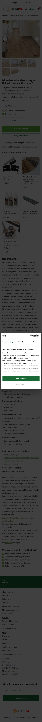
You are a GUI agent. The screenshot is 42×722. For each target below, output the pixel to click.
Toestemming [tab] (7, 342)
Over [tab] (34, 342)
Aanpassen (20, 385)
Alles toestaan (21, 378)
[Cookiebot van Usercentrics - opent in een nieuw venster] (30, 335)
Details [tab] (21, 342)
